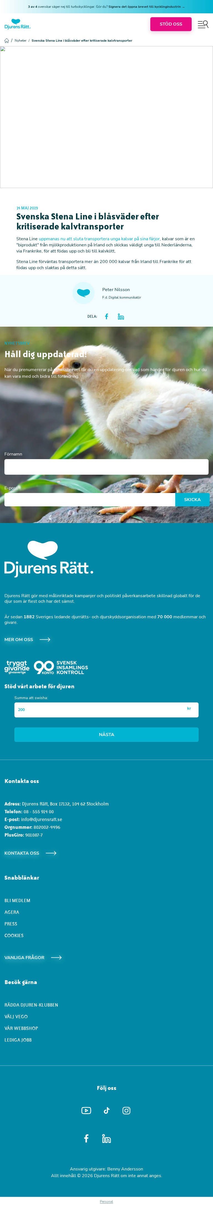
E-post (11, 488)
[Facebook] (86, 1139)
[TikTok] (107, 1111)
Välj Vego (16, 1017)
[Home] (17, 24)
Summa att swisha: (31, 697)
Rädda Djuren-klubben (31, 1005)
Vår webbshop (21, 1028)
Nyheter (22, 40)
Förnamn (13, 454)
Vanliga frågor (24, 958)
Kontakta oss (21, 853)
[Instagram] (127, 1110)
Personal (106, 1201)
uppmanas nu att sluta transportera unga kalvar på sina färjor (99, 239)
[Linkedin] (107, 1139)
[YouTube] (86, 1111)
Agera (11, 912)
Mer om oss (18, 640)
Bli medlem (17, 900)
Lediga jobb (18, 1040)
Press (10, 924)
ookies (15, 935)
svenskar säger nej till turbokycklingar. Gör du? (106, 6)
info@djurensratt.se (41, 819)
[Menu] (203, 24)
